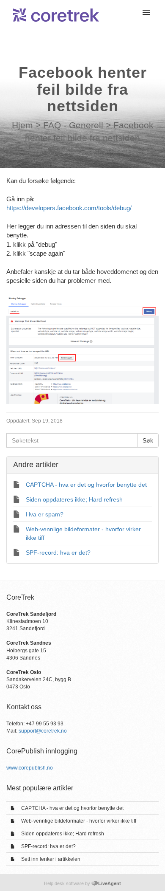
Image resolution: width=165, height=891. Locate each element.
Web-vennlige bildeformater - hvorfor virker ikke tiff (78, 821)
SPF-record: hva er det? (48, 846)
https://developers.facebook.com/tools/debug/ (69, 207)
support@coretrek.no (43, 731)
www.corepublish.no (29, 768)
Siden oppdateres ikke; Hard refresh (62, 834)
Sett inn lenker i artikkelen (50, 859)
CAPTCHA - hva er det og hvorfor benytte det (72, 808)
